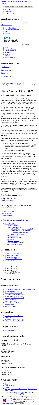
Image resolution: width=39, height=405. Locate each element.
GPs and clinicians (19, 83)
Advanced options (6, 25)
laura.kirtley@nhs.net (7, 207)
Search (3, 23)
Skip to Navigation (10, 10)
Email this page (8, 215)
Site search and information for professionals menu (16, 1)
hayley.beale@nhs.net (7, 200)
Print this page (7, 213)
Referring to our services (9, 85)
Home (11, 83)
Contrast (3, 3)
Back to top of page (9, 211)
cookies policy (7, 403)
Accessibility (8, 11)
